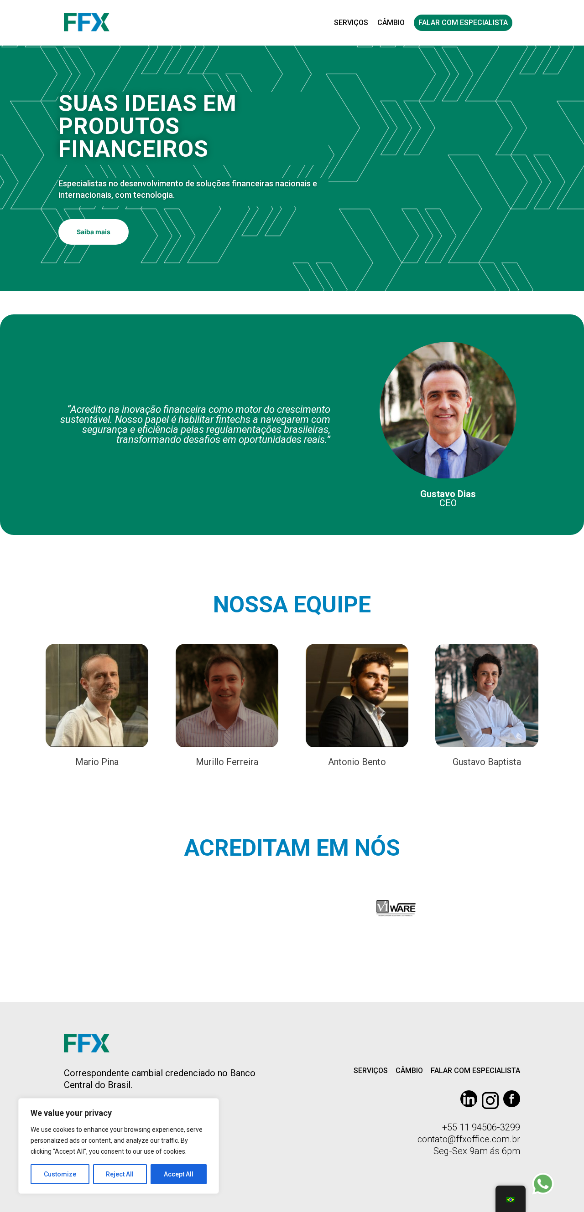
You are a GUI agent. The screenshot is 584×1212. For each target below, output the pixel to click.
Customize (60, 1174)
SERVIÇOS (351, 22)
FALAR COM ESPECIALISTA (463, 22)
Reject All (120, 1174)
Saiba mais (93, 232)
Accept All (178, 1174)
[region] (118, 1146)
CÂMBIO (391, 22)
